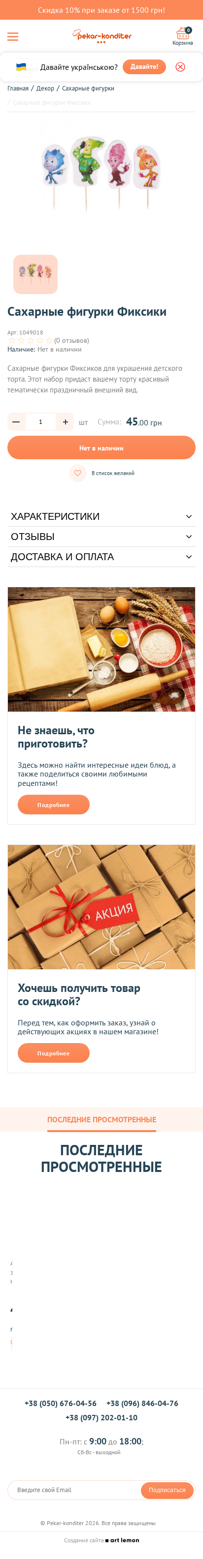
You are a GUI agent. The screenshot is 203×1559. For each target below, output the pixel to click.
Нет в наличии (101, 448)
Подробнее (53, 805)
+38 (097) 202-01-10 (101, 1417)
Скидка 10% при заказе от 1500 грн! (101, 10)
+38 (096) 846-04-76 (142, 1403)
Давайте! (144, 66)
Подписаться (167, 1490)
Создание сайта (84, 1540)
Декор (45, 88)
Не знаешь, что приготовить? (56, 736)
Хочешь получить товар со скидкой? (79, 994)
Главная (18, 88)
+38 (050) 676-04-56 (61, 1403)
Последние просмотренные (101, 1119)
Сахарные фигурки (88, 88)
